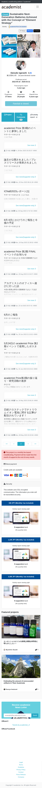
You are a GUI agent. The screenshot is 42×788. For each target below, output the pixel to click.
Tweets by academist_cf (21, 725)
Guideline (21, 767)
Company (21, 777)
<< (7, 444)
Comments (21, 118)
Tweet (37, 31)
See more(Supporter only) (25, 177)
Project (8, 115)
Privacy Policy (21, 769)
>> (35, 444)
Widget (23, 31)
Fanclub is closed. (21, 103)
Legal (21, 762)
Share (30, 31)
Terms (21, 765)
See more (31, 145)
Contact (20, 772)
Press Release (21, 774)
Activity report (34, 116)
